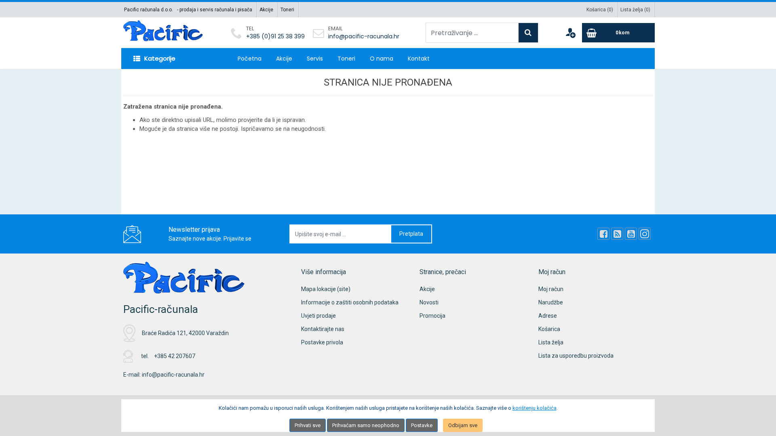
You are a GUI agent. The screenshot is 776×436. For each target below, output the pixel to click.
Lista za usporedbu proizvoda (576, 355)
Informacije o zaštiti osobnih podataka (350, 302)
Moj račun (550, 289)
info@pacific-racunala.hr (363, 36)
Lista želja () (635, 10)
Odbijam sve (462, 425)
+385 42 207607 (174, 356)
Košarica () (599, 10)
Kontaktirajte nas (322, 329)
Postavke (421, 425)
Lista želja (550, 342)
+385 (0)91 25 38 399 (275, 36)
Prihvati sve (308, 425)
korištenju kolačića (534, 408)
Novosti (429, 302)
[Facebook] (603, 234)
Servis (315, 59)
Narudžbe (550, 302)
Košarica (549, 329)
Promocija (432, 315)
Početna (249, 59)
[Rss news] (617, 234)
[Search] (528, 32)
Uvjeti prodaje (318, 315)
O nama (381, 59)
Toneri (287, 10)
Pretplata (411, 234)
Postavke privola (322, 342)
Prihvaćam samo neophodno (365, 425)
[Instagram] (645, 234)
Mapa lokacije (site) (325, 289)
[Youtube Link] (631, 234)
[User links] (570, 32)
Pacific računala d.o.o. (148, 10)
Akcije (266, 10)
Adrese (547, 315)
